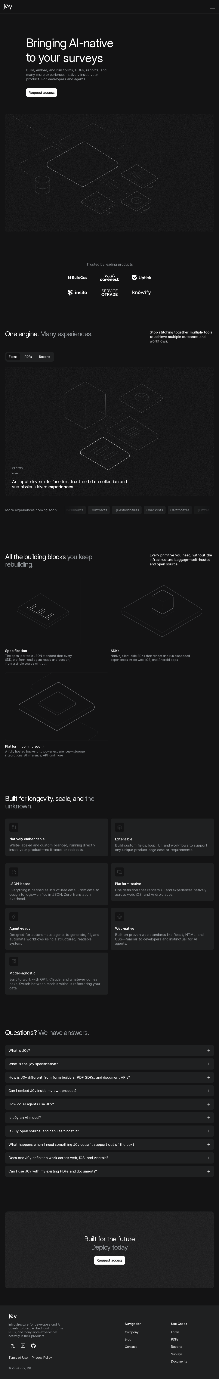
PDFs (174, 1339)
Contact (131, 1346)
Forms (175, 1332)
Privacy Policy (42, 1357)
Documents (179, 1361)
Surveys (176, 1354)
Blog (128, 1339)
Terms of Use (18, 1357)
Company (132, 1332)
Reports (176, 1346)
